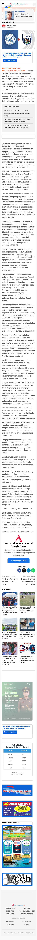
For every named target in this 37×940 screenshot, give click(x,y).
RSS (27, 924)
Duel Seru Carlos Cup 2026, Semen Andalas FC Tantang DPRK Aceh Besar (27, 635)
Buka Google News (18, 561)
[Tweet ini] (24, 570)
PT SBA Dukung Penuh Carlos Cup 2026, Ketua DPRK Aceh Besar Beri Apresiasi (9, 635)
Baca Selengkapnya (10, 60)
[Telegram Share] (29, 570)
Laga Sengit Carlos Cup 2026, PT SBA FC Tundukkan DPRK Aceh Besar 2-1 (27, 610)
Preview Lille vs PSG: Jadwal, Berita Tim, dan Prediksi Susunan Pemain (27, 659)
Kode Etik (10, 911)
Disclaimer (10, 914)
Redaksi (27, 908)
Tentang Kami (10, 908)
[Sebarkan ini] (19, 570)
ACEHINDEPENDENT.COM (13, 71)
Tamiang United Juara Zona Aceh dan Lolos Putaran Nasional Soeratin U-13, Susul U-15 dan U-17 (9, 660)
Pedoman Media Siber (27, 911)
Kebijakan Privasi (26, 914)
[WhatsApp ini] (33, 570)
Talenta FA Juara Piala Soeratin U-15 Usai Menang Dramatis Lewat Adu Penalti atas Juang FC (17, 113)
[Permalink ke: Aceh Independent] (4, 26)
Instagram (28, 921)
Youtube (11, 924)
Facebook (11, 921)
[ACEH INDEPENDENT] (18, 4)
